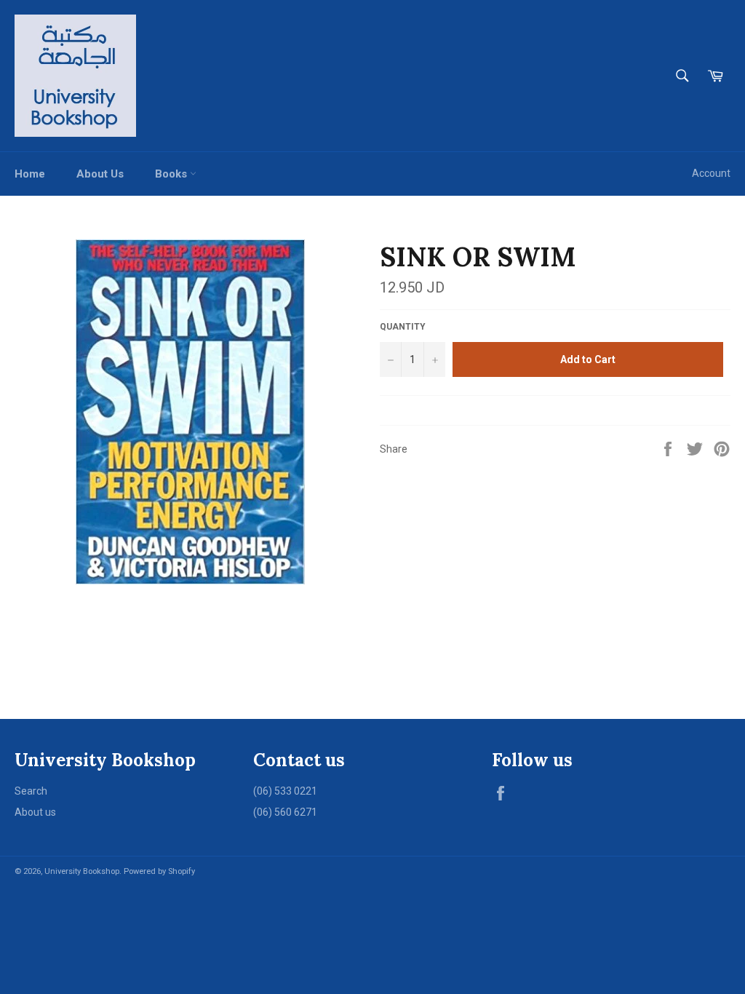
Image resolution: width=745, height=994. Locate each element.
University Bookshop (81, 871)
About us (35, 812)
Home (30, 173)
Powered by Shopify (159, 871)
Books (172, 173)
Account (711, 173)
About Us (100, 173)
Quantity (403, 327)
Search (31, 791)
